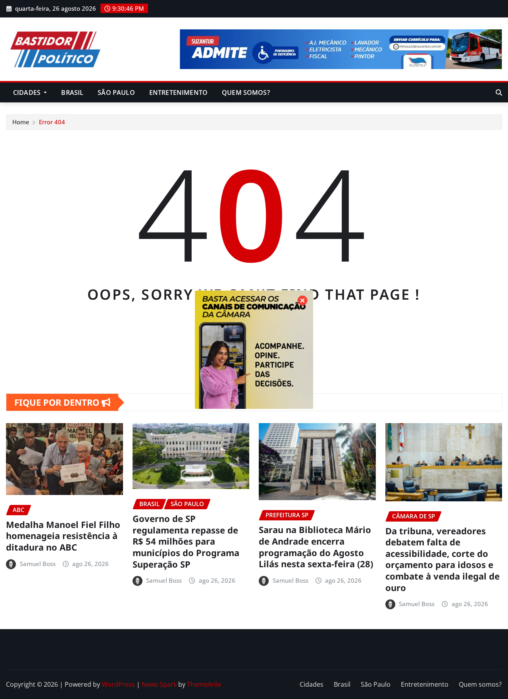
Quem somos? (246, 92)
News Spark (159, 684)
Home (20, 122)
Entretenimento (178, 92)
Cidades (27, 92)
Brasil (72, 92)
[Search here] (499, 92)
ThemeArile (204, 684)
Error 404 (52, 122)
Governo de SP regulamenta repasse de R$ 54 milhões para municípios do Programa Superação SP (186, 541)
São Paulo (116, 92)
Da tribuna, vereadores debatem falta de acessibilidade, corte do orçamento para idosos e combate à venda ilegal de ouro (442, 559)
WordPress (118, 684)
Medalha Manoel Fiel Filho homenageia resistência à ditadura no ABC (63, 535)
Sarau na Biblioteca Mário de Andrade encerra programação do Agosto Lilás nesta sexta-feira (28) (316, 547)
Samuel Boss (38, 564)
